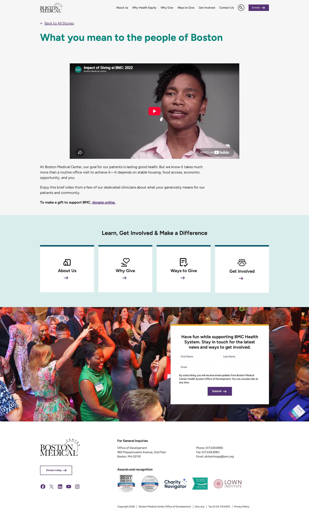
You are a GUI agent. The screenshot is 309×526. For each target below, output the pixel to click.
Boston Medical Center (51, 8)
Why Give (167, 7)
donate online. (104, 202)
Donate (256, 7)
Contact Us (226, 7)
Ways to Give (186, 7)
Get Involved (207, 7)
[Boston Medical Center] (60, 455)
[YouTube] (69, 488)
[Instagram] (77, 488)
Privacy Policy (241, 506)
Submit (217, 391)
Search (241, 7)
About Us (122, 7)
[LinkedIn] (60, 488)
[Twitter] (51, 488)
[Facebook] (43, 488)
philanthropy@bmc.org (219, 456)
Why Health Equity (144, 7)
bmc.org (199, 506)
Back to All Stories (59, 23)
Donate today (54, 470)
